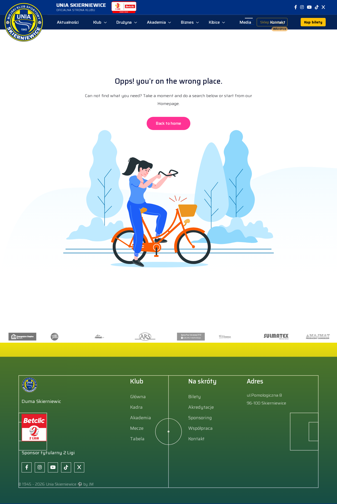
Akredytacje (201, 407)
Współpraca (200, 428)
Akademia (140, 417)
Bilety (194, 396)
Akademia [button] (156, 22)
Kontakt (196, 438)
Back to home (168, 123)
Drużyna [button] (124, 22)
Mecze (136, 428)
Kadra (136, 407)
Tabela (137, 438)
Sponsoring (200, 417)
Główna (138, 396)
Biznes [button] (187, 22)
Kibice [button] (214, 22)
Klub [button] (97, 22)
